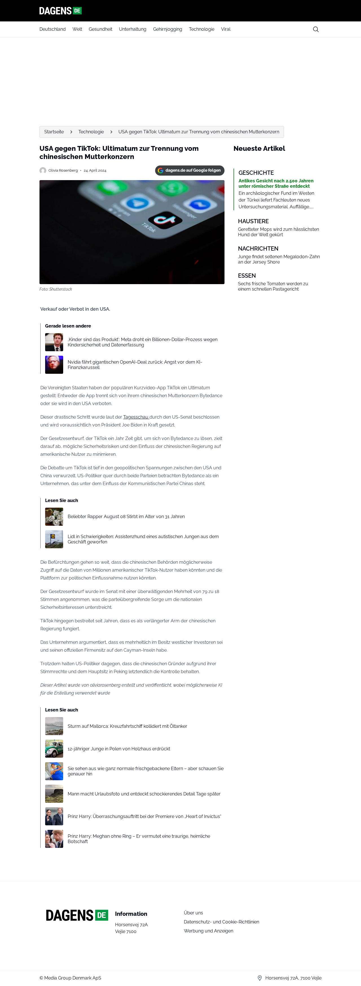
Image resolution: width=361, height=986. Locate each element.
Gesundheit (100, 29)
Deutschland (52, 29)
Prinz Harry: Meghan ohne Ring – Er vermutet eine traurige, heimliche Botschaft (139, 839)
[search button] (316, 29)
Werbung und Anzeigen (208, 931)
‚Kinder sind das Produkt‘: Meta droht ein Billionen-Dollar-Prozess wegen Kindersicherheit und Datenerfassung (142, 342)
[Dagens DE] (180, 11)
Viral (225, 29)
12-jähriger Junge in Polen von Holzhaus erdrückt (119, 748)
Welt (77, 29)
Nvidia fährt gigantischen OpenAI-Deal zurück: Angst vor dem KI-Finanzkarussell (135, 364)
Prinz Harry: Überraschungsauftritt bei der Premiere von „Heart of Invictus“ (144, 816)
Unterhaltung (132, 29)
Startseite (54, 131)
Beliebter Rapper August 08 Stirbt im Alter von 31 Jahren (126, 516)
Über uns (193, 913)
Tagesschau (136, 417)
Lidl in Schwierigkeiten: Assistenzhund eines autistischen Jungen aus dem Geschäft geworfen (143, 539)
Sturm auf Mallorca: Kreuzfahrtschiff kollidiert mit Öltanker (127, 726)
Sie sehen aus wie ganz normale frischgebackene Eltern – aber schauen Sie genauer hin (146, 771)
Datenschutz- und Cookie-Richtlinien (221, 922)
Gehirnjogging (167, 29)
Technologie (201, 29)
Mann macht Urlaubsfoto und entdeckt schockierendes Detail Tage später (144, 794)
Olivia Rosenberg (63, 170)
